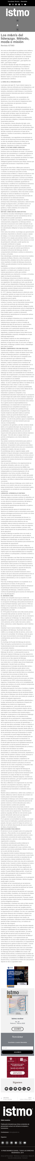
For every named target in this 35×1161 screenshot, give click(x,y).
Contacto (25, 1158)
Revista (17, 1)
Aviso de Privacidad (7, 1156)
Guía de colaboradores (14, 1158)
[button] (17, 20)
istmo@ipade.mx (14, 1132)
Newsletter (24, 1)
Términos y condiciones (21, 1156)
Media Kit (31, 1156)
